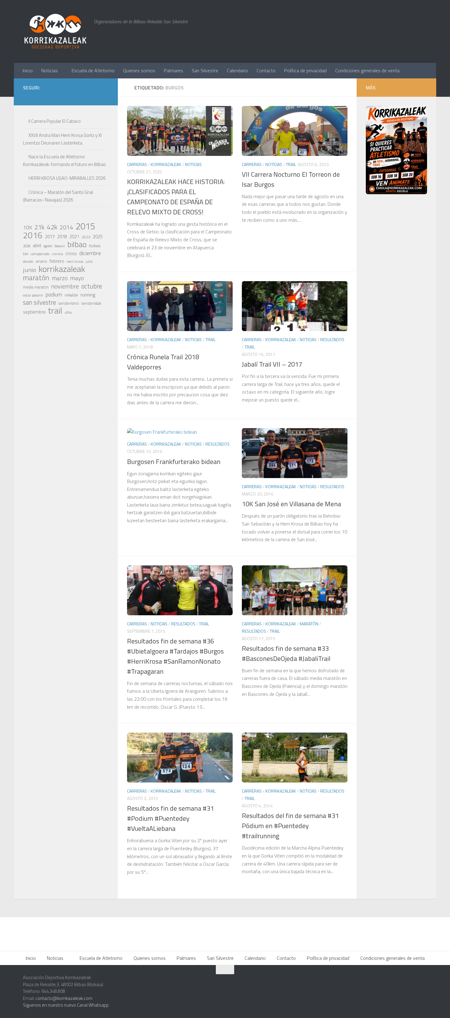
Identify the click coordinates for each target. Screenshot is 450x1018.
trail (55, 310)
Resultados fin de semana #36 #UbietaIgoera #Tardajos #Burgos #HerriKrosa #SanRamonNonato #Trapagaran (175, 656)
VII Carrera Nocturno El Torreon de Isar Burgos (291, 179)
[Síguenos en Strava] (46, 96)
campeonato (40, 253)
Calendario (237, 70)
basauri (59, 245)
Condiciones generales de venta (367, 70)
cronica (57, 253)
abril (37, 245)
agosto (47, 245)
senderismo (68, 303)
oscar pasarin (33, 295)
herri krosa (75, 261)
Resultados (332, 339)
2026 (26, 245)
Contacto (266, 70)
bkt (25, 254)
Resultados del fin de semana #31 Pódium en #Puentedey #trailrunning (290, 825)
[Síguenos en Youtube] (95, 96)
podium (54, 294)
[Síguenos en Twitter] (75, 96)
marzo (60, 278)
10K (27, 227)
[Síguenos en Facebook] (85, 96)
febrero (57, 261)
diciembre (90, 253)
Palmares (173, 70)
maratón (36, 277)
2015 (85, 226)
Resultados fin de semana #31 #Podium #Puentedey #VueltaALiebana (170, 818)
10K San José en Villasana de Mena (291, 504)
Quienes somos (139, 70)
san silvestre (39, 302)
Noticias (49, 70)
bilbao (77, 244)
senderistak (91, 303)
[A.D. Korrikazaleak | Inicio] (55, 31)
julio (89, 261)
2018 (62, 236)
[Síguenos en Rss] (105, 96)
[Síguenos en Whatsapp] (65, 96)
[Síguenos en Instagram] (56, 96)
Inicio (28, 70)
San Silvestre (205, 70)
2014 (66, 227)
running (88, 294)
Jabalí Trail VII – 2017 (272, 364)
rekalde (71, 295)
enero (41, 261)
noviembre (65, 286)
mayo (77, 278)
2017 (50, 236)
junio (29, 269)
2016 (33, 235)
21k (39, 227)
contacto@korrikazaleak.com (64, 998)
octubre (91, 286)
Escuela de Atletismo (93, 70)
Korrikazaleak (166, 164)
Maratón (309, 623)
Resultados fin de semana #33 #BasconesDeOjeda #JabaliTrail (286, 653)
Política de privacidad (305, 70)
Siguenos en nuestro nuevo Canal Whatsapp (66, 1005)
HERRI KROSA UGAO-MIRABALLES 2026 (66, 178)
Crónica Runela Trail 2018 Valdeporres (163, 362)
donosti (28, 261)
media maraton (36, 287)
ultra (68, 312)
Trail (291, 164)
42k (52, 227)
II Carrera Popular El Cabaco (54, 121)
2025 (98, 236)
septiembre (34, 311)
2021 (74, 236)
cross (71, 253)
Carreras (137, 164)
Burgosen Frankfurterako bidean (173, 461)
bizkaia (94, 246)
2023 (86, 237)
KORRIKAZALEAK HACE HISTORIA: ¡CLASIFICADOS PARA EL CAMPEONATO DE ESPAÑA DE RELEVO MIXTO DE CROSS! (176, 196)
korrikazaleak (62, 269)
